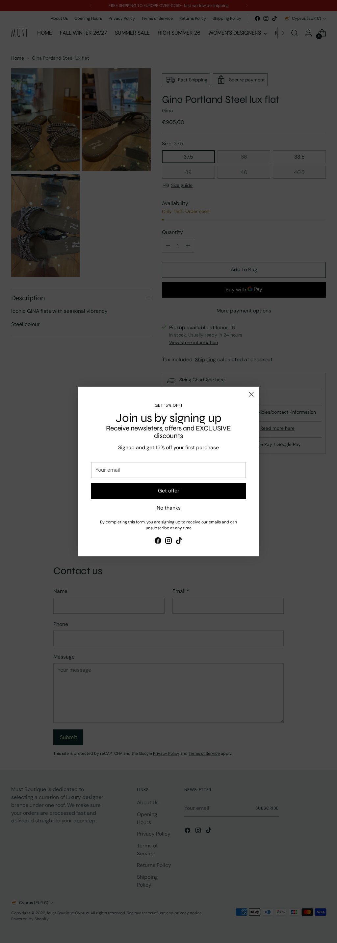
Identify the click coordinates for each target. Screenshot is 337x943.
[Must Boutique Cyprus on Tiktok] (179, 542)
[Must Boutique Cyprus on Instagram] (168, 542)
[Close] (251, 394)
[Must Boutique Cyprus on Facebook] (158, 542)
